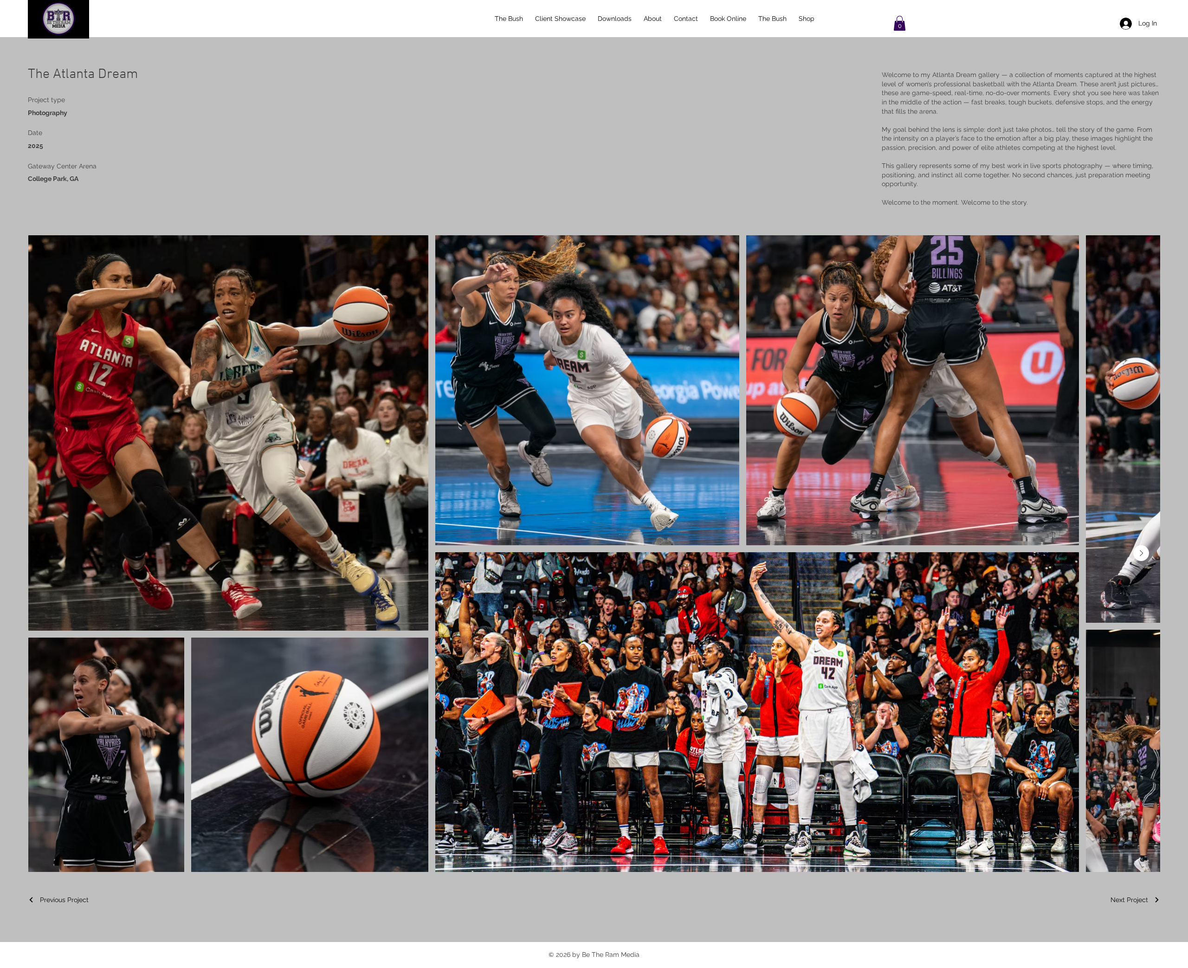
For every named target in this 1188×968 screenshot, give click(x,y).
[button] (899, 23)
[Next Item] (1141, 553)
